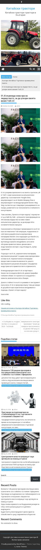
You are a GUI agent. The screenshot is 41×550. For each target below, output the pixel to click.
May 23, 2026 (7, 368)
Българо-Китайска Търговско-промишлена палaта (18, 315)
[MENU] (38, 68)
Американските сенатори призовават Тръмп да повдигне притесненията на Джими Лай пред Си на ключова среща (30, 326)
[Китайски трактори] (20, 65)
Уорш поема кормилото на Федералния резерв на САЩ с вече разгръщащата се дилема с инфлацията (20, 506)
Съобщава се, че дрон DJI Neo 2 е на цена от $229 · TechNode (11, 324)
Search (3, 475)
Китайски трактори (20, 8)
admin (18, 106)
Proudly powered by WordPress (13, 544)
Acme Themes (21, 546)
